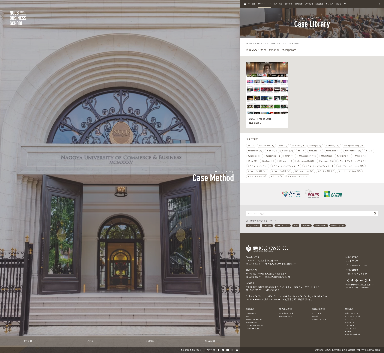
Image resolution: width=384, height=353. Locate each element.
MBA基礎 (315, 316)
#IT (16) (369, 151)
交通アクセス (351, 256)
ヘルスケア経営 (350, 328)
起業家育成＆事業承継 (353, 334)
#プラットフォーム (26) (298, 176)
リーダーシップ (350, 319)
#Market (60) (326, 156)
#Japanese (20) (254, 156)
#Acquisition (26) (266, 146)
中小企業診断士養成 (286, 313)
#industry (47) (315, 151)
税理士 (378, 350)
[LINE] (223, 350)
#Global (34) (287, 151)
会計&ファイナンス (351, 313)
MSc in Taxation (251, 322)
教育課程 (288, 4)
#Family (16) (272, 151)
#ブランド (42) (277, 176)
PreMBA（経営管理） (286, 316)
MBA (247, 316)
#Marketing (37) (343, 156)
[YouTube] (227, 350)
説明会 (90, 341)
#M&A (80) (289, 156)
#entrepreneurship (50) (353, 146)
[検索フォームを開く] (379, 3)
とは (251, 4)
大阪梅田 (250, 283)
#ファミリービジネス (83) (350, 171)
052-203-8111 (257, 263)
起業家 (328, 350)
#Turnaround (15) (326, 161)
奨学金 (338, 4)
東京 (182, 350)
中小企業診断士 (367, 350)
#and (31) (283, 146)
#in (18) (301, 151)
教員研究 (278, 4)
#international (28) (353, 151)
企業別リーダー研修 (319, 319)
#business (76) (298, 146)
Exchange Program (252, 328)
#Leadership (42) (273, 156)
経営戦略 (348, 331)
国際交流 (319, 4)
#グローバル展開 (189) (257, 171)
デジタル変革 (349, 325)
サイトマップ (351, 261)
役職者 (344, 350)
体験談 (210, 341)
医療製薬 (352, 350)
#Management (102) (307, 156)
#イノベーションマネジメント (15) (318, 166)
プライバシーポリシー (356, 265)
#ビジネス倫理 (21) (326, 171)
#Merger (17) (360, 156)
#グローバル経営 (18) (281, 171)
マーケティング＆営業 (353, 316)
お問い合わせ (351, 270)
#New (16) (252, 161)
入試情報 (150, 341)
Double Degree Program (254, 325)
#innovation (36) (333, 151)
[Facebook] (218, 350)
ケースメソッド (264, 4)
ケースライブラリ (278, 43)
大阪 (187, 350)
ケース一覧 (294, 43)
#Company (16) (332, 146)
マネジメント (349, 322)
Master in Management (254, 319)
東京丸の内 (251, 270)
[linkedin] (236, 350)
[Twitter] (214, 350)
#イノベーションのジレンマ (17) (285, 166)
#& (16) (251, 146)
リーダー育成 (316, 313)
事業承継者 (336, 350)
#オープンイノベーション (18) (351, 166)
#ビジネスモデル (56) (304, 171)
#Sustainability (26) (305, 161)
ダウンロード (30, 341)
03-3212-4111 (257, 277)
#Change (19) (315, 146)
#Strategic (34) (268, 161)
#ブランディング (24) (257, 176)
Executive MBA (251, 313)
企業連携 (299, 4)
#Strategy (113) (285, 161)
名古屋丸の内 (252, 256)
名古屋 (192, 350)
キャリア (329, 4)
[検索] (375, 213)
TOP (250, 43)
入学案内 (309, 4)
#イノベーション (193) (257, 166)
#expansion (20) (255, 151)
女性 (358, 350)
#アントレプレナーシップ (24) (351, 161)
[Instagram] (232, 350)
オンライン (201, 350)
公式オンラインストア (356, 274)
